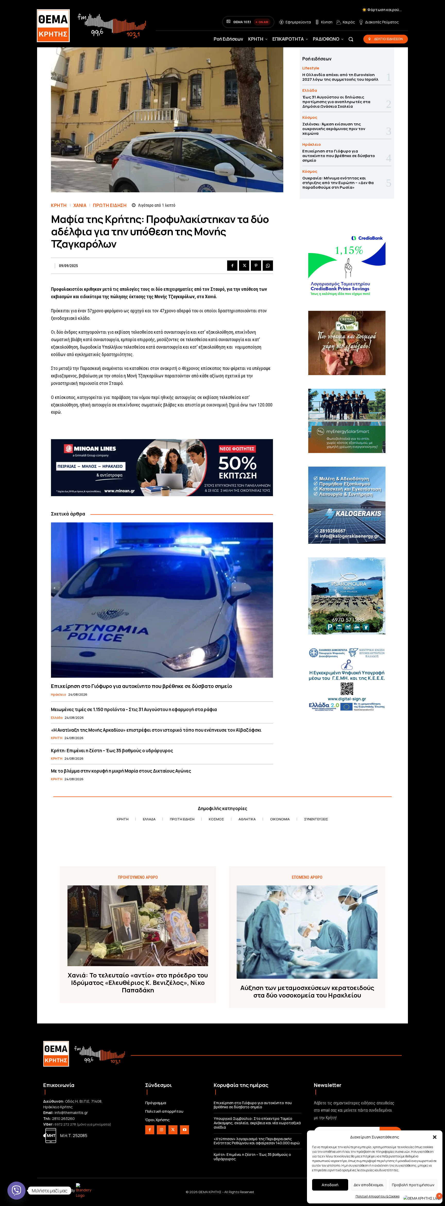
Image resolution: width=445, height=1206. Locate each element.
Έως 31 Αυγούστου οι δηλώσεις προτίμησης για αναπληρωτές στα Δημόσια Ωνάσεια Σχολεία (336, 101)
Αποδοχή (330, 1184)
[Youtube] (184, 1129)
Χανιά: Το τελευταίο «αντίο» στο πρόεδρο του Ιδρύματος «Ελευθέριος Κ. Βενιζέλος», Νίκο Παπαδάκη (138, 983)
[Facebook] (232, 265)
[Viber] (16, 1191)
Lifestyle (310, 68)
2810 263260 (63, 1118)
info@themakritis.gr (71, 1112)
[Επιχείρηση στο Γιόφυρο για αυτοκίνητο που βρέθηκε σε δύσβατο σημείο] (162, 599)
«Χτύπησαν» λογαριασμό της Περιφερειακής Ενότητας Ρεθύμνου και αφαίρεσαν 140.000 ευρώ (257, 1141)
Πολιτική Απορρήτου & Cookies (377, 1196)
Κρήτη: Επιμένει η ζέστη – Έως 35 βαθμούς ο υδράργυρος (112, 751)
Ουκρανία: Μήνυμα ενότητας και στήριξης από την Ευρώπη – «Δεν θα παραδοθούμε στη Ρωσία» (338, 182)
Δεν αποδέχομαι (368, 1184)
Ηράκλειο (58, 695)
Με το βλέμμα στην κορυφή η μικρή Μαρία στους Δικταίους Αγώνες (121, 771)
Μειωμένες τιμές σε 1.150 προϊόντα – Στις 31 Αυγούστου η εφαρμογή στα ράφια (134, 709)
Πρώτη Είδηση (109, 205)
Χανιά (80, 205)
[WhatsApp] (268, 265)
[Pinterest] (256, 265)
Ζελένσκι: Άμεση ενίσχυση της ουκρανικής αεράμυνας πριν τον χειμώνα (333, 128)
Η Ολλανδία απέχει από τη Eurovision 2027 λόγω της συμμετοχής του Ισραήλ (340, 77)
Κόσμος (309, 117)
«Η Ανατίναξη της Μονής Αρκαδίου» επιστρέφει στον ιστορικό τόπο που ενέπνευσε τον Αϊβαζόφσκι (156, 730)
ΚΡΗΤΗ (59, 205)
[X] (244, 265)
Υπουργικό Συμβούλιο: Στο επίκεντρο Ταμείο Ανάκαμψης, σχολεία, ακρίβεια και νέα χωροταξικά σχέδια (257, 1123)
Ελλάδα (57, 718)
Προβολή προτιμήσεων (413, 1184)
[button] (434, 1137)
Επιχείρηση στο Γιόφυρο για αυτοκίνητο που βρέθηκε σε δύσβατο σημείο (141, 686)
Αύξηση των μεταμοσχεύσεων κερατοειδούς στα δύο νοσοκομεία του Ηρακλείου (307, 991)
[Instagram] (161, 1129)
